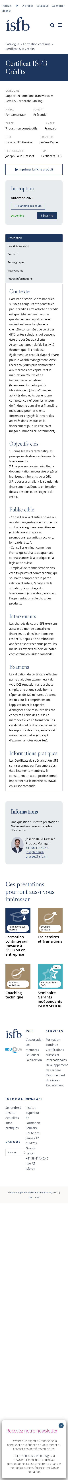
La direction (34, 1060)
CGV (37, 1197)
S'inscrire (47, 216)
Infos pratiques (12, 1125)
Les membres (32, 1047)
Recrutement (54, 1085)
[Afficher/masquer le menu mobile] (60, 25)
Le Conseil (33, 1055)
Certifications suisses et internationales (54, 1055)
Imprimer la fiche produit (35, 169)
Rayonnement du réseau (54, 1077)
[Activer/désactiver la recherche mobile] (52, 25)
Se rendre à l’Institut (13, 1110)
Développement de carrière (54, 1067)
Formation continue (36, 44)
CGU (31, 1197)
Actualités (12, 1118)
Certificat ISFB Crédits (20, 49)
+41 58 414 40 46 (37, 848)
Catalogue (12, 44)
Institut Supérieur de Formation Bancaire (30, 1192)
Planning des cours (29, 205)
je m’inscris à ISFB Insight (35, 1456)
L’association (34, 1040)
